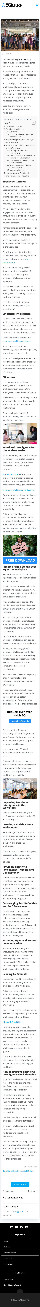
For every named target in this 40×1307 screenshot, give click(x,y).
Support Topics (9, 1279)
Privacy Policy (8, 1264)
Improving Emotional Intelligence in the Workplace (20, 146)
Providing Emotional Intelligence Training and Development (22, 156)
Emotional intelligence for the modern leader (21, 135)
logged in (19, 1211)
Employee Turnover (14, 126)
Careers (6, 1241)
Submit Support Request (12, 1285)
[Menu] (37, 5)
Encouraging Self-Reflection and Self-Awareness (21, 161)
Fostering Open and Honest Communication (20, 166)
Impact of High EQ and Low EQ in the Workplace (20, 141)
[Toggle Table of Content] (32, 123)
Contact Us (8, 1258)
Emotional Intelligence (15, 129)
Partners (7, 1247)
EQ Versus (13, 132)
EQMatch (9, 54)
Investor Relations (10, 1253)
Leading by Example (17, 170)
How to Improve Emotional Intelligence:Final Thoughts (17, 174)
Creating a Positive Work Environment (19, 151)
